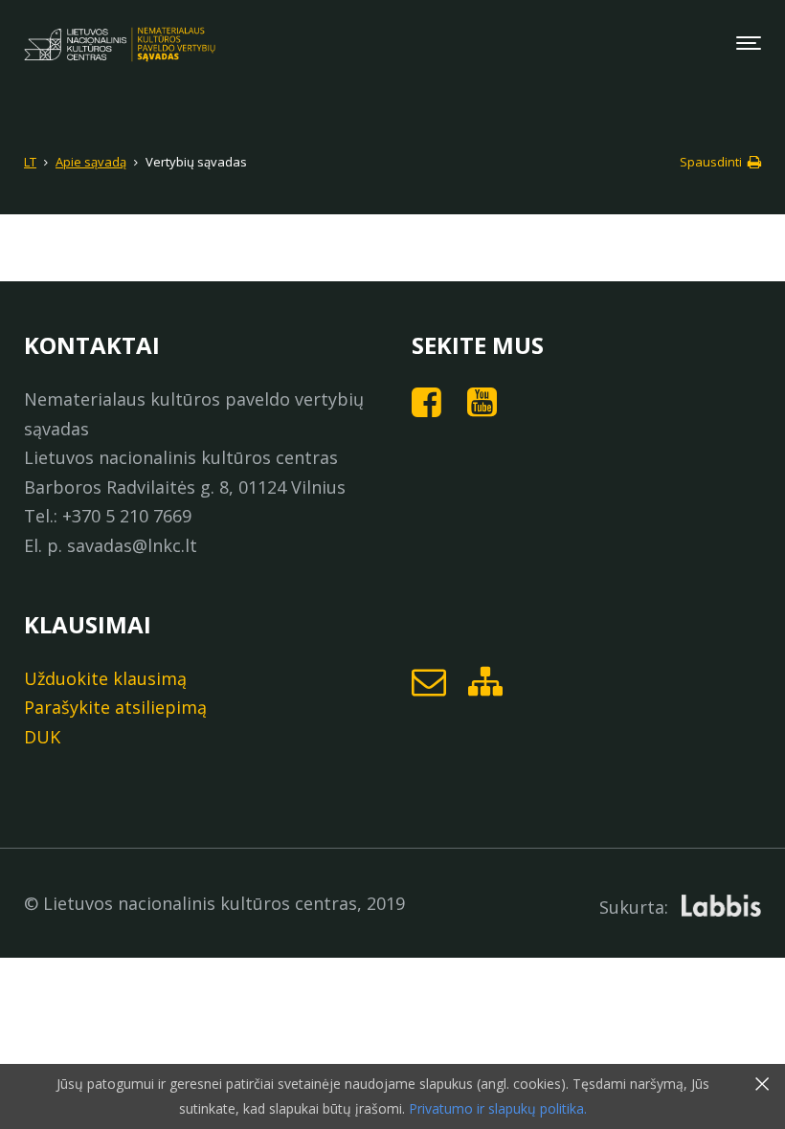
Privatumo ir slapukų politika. (496, 1108)
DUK (42, 736)
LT (30, 161)
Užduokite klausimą (105, 678)
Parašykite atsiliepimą (115, 707)
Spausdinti (712, 161)
